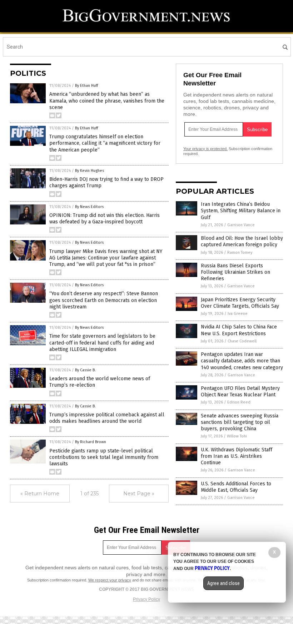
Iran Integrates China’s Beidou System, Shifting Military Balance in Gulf (240, 210)
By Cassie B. (85, 370)
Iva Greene (238, 313)
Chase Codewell (242, 341)
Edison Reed (238, 402)
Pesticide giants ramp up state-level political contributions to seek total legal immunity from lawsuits (103, 457)
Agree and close (223, 583)
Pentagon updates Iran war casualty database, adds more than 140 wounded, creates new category (242, 360)
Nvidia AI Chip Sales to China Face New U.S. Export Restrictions (239, 330)
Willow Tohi (237, 436)
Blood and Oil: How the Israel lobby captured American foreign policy (242, 241)
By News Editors (89, 206)
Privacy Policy (146, 599)
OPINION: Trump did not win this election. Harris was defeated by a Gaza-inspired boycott (104, 218)
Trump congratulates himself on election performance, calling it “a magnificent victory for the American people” (104, 143)
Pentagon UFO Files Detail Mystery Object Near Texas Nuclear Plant (240, 391)
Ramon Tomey (239, 252)
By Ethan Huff (86, 85)
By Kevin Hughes (89, 170)
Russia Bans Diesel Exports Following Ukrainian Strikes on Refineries (235, 272)
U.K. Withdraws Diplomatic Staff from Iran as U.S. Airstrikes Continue (236, 456)
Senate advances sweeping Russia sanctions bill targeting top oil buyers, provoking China (239, 422)
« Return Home (39, 493)
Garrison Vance (241, 225)
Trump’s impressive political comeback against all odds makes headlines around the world (106, 418)
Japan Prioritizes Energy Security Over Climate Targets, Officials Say (240, 303)
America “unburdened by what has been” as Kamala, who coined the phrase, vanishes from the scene (106, 100)
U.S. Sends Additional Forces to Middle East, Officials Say (236, 487)
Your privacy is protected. (205, 149)
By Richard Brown (90, 442)
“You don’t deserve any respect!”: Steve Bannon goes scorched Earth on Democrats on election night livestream (103, 300)
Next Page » (138, 493)
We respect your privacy (109, 580)
